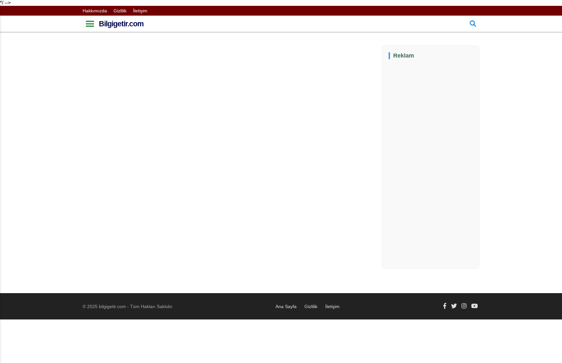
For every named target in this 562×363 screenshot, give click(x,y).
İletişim (140, 10)
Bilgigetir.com (121, 23)
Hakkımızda (95, 10)
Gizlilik (120, 10)
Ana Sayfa (286, 306)
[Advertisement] (437, 163)
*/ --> (207, 154)
